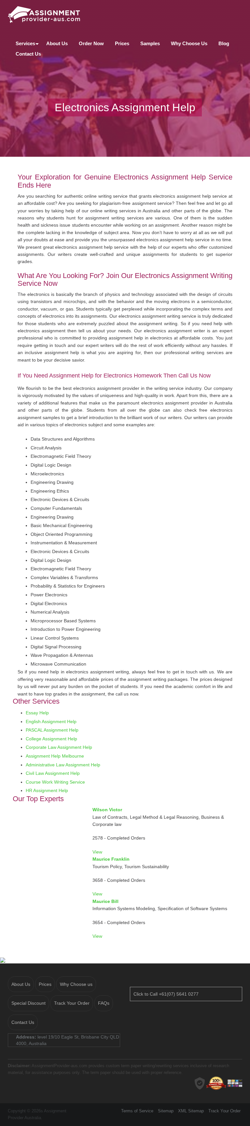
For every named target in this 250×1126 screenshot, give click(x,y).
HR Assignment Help (47, 790)
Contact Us (28, 54)
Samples (150, 43)
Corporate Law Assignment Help (59, 747)
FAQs (103, 1003)
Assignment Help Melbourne (55, 756)
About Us (57, 43)
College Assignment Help (51, 738)
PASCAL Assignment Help (52, 730)
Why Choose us (76, 984)
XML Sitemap (191, 1110)
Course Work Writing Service (55, 782)
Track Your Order (72, 1003)
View (97, 851)
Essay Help (37, 712)
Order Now (91, 43)
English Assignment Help (51, 721)
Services (25, 43)
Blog (223, 43)
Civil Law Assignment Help (53, 773)
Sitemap (166, 1110)
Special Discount (28, 1003)
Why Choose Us (189, 43)
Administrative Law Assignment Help (63, 764)
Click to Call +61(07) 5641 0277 (166, 994)
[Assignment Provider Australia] (125, 14)
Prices (122, 43)
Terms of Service (137, 1110)
